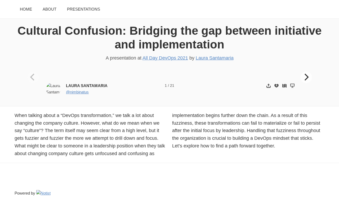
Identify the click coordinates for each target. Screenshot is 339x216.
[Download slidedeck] (276, 86)
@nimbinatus (77, 92)
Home (26, 9)
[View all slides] (284, 86)
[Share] (269, 86)
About (49, 9)
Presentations (83, 9)
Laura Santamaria (215, 58)
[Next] (306, 77)
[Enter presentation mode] (292, 86)
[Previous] (33, 77)
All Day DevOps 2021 (165, 58)
